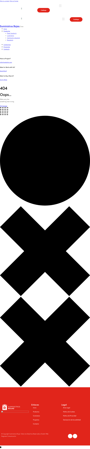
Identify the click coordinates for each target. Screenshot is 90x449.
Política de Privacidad (69, 416)
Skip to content (4, 1)
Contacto (36, 424)
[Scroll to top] (0, 447)
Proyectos (36, 420)
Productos (36, 412)
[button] (60, 5)
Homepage (3, 106)
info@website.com (6, 62)
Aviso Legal (66, 408)
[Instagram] (75, 436)
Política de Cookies (69, 412)
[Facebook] (70, 436)
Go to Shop (3, 80)
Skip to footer (14, 1)
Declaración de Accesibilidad (72, 420)
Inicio (34, 408)
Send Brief (3, 71)
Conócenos (36, 416)
